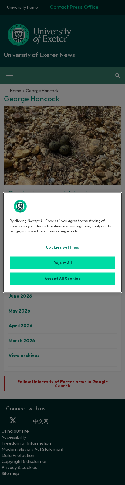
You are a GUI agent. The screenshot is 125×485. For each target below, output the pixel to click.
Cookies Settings (62, 247)
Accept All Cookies (62, 278)
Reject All (62, 263)
